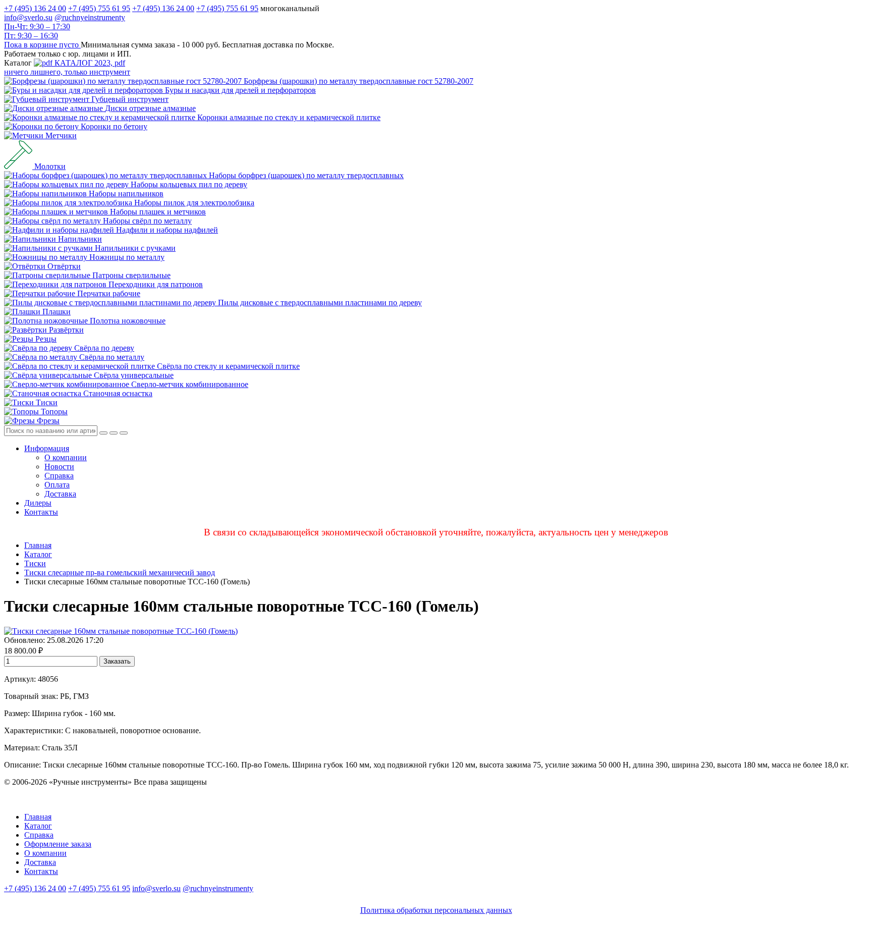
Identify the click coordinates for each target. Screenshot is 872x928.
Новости (59, 466)
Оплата (57, 484)
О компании (65, 457)
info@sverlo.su (28, 17)
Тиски (35, 563)
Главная (37, 545)
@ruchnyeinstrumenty (89, 17)
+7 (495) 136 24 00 (35, 8)
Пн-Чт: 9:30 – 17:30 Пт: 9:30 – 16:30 (37, 31)
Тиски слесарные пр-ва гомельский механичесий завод (119, 572)
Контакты (41, 512)
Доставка (60, 493)
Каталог (38, 554)
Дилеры (37, 503)
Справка (59, 475)
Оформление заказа (57, 844)
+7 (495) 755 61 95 (99, 8)
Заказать (117, 661)
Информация (46, 448)
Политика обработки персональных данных (436, 910)
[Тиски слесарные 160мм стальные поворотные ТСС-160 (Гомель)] (121, 631)
